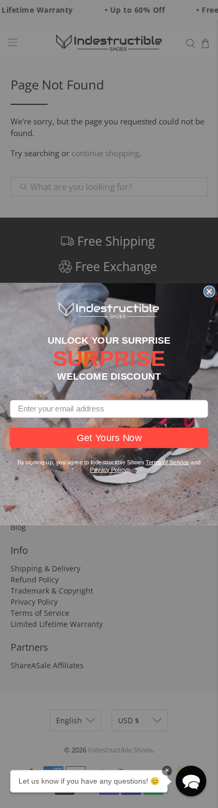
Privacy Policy (108, 469)
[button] (191, 781)
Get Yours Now (109, 438)
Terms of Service (167, 462)
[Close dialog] (209, 291)
